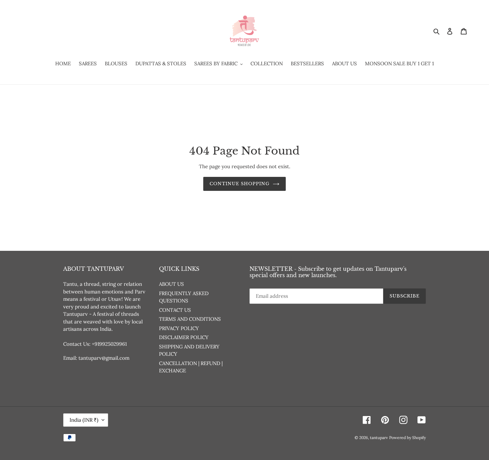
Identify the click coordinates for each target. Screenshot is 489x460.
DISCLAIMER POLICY (184, 337)
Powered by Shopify (407, 437)
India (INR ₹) (84, 420)
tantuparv (379, 437)
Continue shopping (240, 184)
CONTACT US (175, 310)
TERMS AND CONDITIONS (190, 319)
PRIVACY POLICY (179, 328)
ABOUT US (171, 284)
